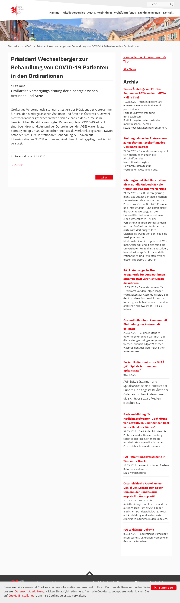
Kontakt (168, 12)
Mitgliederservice (74, 12)
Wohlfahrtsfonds (125, 12)
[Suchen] (172, 4)
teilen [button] (104, 177)
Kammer (54, 12)
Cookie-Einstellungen (22, 596)
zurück (18, 165)
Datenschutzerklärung (29, 591)
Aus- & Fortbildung (99, 12)
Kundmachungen (149, 12)
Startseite (14, 46)
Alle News (129, 69)
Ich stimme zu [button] (163, 587)
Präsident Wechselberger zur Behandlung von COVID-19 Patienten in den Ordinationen (88, 46)
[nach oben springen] (90, 573)
